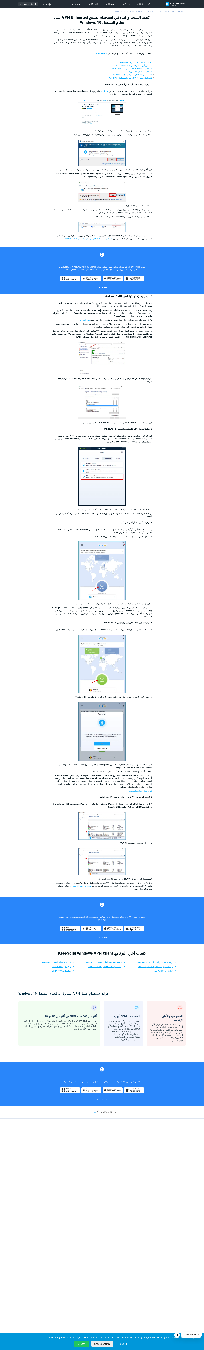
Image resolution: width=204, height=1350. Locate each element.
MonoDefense (101, 53)
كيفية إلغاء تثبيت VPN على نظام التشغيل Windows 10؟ (130, 78)
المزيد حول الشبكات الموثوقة (140, 791)
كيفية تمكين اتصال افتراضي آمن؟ (139, 72)
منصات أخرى (102, 287)
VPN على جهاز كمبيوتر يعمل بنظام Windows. (82, 239)
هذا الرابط (104, 91)
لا (89, 1112)
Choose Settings (102, 1344)
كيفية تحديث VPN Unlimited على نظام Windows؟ (132, 69)
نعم (95, 1112)
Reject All (122, 1344)
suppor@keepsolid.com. (80, 886)
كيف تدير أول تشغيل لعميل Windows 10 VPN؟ (133, 66)
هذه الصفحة (85, 320)
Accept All (82, 1344)
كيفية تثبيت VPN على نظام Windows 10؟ (135, 62)
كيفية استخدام (106, 239)
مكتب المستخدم (26, 4)
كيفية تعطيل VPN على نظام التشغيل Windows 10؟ (131, 75)
